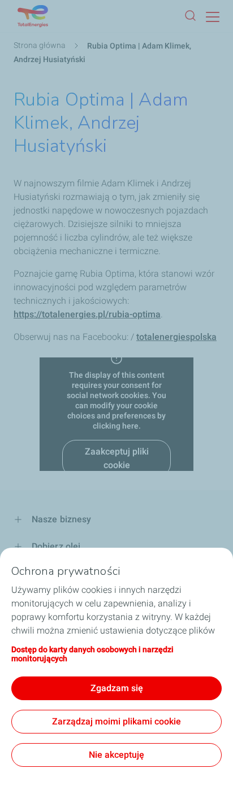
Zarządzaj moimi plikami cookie (116, 721)
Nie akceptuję (116, 754)
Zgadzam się (116, 688)
